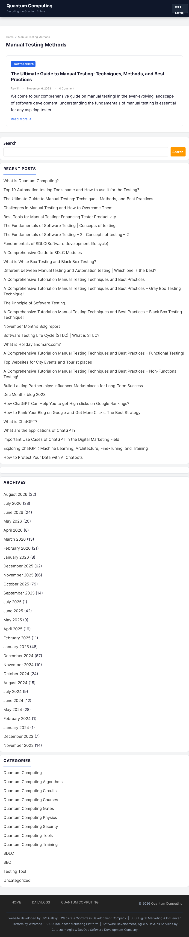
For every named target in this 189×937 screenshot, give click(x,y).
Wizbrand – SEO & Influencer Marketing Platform (63, 924)
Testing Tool (14, 871)
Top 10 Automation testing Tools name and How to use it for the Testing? (71, 189)
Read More (21, 119)
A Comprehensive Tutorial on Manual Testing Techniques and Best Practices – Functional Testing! (93, 353)
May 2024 (12, 709)
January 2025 (16, 646)
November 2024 (18, 664)
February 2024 (17, 718)
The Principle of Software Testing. (34, 303)
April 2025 (12, 629)
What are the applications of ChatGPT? (39, 430)
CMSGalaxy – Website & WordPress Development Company (83, 918)
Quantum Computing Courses (30, 799)
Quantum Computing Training (30, 844)
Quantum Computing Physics (30, 817)
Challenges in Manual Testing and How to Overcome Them (57, 207)
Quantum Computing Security (30, 826)
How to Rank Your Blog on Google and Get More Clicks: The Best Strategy (71, 412)
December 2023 (18, 736)
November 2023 (18, 745)
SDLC (8, 853)
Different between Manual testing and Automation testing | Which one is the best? (79, 270)
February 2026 (17, 548)
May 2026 (12, 521)
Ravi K (15, 88)
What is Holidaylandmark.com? (32, 344)
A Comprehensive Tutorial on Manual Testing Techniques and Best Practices (74, 279)
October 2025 (16, 584)
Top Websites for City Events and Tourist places (47, 362)
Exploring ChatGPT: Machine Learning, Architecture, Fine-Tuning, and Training (75, 448)
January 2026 (16, 557)
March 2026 (14, 539)
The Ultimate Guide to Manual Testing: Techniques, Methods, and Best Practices (78, 198)
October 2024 (16, 673)
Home (10, 37)
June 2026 (13, 512)
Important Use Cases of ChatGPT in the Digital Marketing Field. (62, 439)
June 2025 (13, 611)
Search (10, 143)
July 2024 (12, 691)
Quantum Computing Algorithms (33, 781)
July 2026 (12, 503)
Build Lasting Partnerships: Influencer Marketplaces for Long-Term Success (73, 385)
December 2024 (18, 655)
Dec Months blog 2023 (24, 394)
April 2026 (13, 530)
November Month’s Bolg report (31, 326)
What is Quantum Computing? (31, 180)
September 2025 (19, 593)
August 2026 (15, 494)
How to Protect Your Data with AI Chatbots (43, 457)
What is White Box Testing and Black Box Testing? (49, 261)
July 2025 (12, 602)
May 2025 (12, 620)
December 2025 (18, 566)
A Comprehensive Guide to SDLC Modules (42, 252)
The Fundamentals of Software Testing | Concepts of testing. (60, 225)
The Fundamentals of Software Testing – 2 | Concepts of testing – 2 (66, 234)
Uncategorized (23, 64)
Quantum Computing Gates (28, 808)
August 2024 (15, 682)
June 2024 (13, 700)
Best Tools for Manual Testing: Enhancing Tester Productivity (59, 216)
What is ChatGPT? (20, 421)
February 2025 (16, 638)
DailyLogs (41, 902)
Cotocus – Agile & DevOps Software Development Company (95, 929)
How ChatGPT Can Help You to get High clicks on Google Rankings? (66, 403)
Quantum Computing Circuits (30, 790)
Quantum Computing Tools (28, 835)
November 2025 (18, 575)
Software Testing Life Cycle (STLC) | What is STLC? (51, 335)
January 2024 (16, 727)
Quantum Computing (29, 6)
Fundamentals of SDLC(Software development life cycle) (55, 243)
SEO (7, 862)
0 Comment (66, 88)
